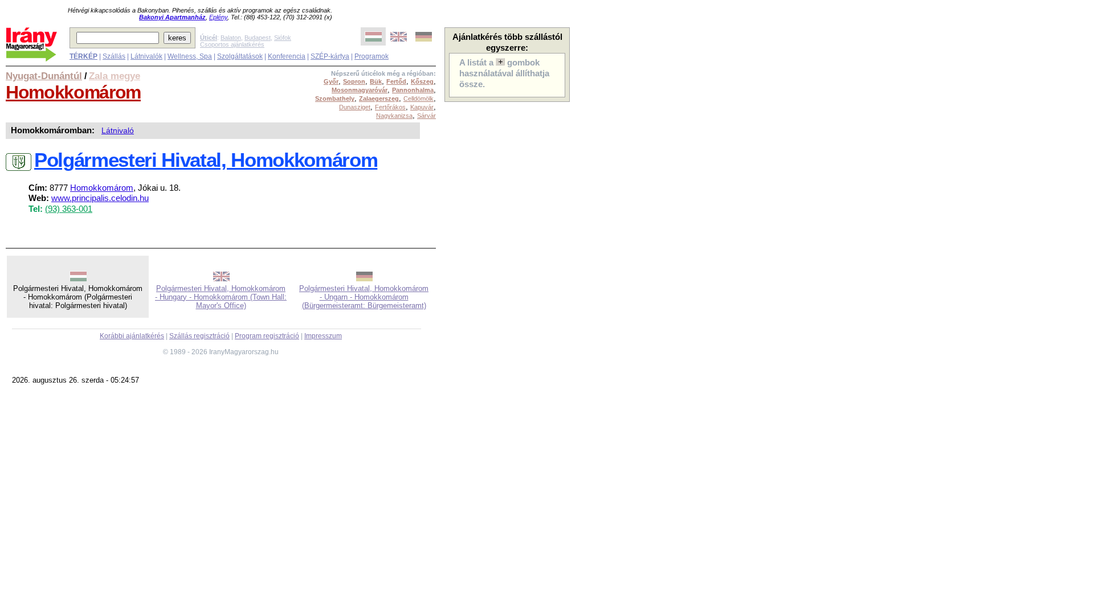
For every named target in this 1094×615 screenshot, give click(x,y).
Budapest (257, 37)
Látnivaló (117, 130)
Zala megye (114, 75)
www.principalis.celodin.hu (100, 198)
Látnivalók (146, 56)
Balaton (231, 37)
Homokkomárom (73, 92)
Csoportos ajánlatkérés (232, 44)
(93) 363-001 (68, 209)
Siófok (282, 37)
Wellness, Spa (190, 56)
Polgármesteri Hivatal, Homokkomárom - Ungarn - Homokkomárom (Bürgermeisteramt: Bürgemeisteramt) (363, 297)
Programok (371, 56)
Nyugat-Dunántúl (44, 75)
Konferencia (286, 56)
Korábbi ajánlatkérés (132, 336)
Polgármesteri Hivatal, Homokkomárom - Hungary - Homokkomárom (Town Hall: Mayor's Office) (221, 297)
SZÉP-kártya (330, 56)
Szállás (114, 56)
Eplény (218, 17)
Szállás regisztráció (199, 336)
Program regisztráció (267, 336)
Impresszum (323, 336)
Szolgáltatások (240, 56)
